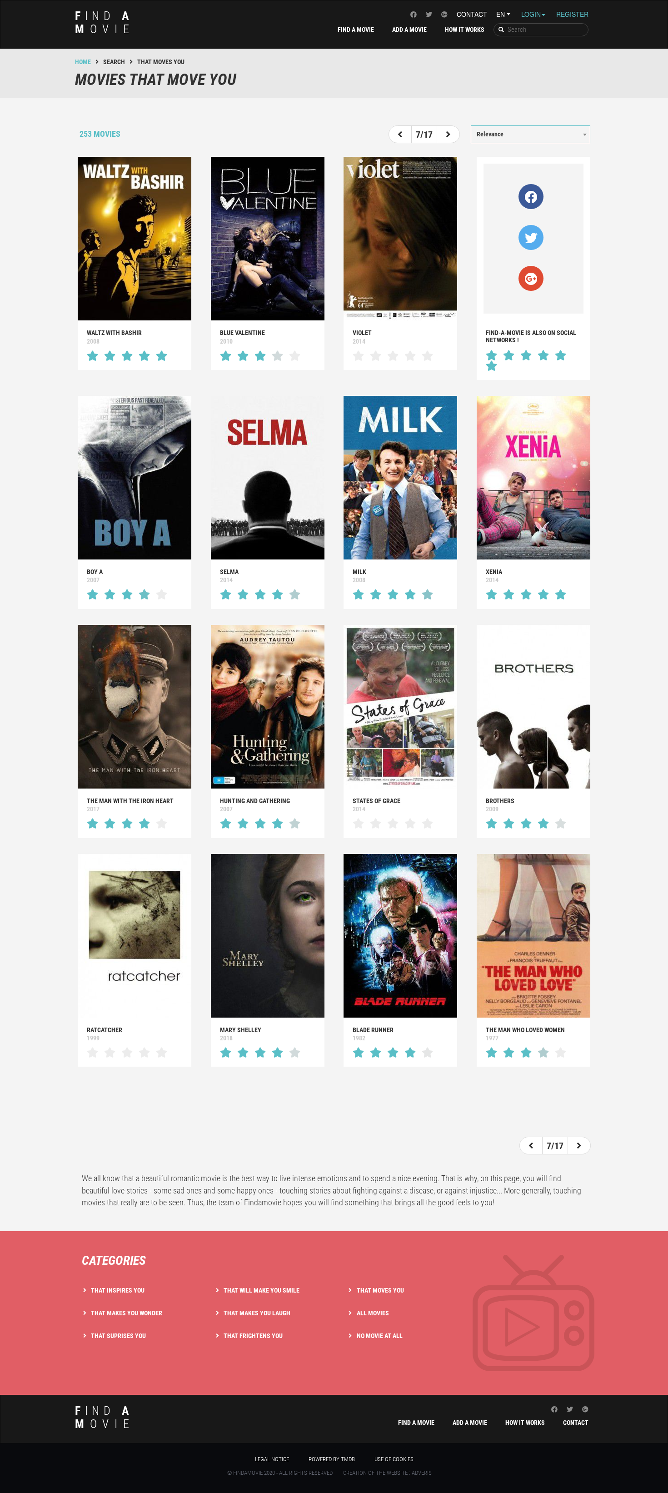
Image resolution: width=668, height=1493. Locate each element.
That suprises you (118, 1335)
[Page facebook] (413, 14)
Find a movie (356, 29)
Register (572, 14)
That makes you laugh (257, 1313)
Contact (472, 14)
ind (105, 22)
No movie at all (380, 1335)
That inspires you (118, 1290)
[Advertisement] (334, 1103)
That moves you (380, 1290)
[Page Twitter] (429, 14)
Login (531, 14)
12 (484, 117)
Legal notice (272, 1459)
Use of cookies (394, 1459)
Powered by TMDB (332, 1459)
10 (459, 117)
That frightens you (253, 1335)
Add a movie (409, 29)
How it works (464, 29)
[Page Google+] (444, 14)
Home (83, 61)
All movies (373, 1313)
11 (472, 117)
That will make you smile (261, 1290)
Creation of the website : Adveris (387, 1472)
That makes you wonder (126, 1313)
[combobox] (530, 134)
